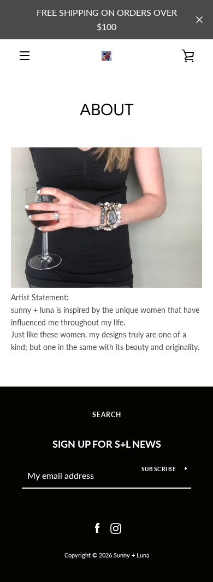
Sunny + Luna (131, 555)
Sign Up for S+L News (106, 444)
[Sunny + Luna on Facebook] (97, 527)
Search (106, 415)
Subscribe (158, 469)
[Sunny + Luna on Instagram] (115, 527)
